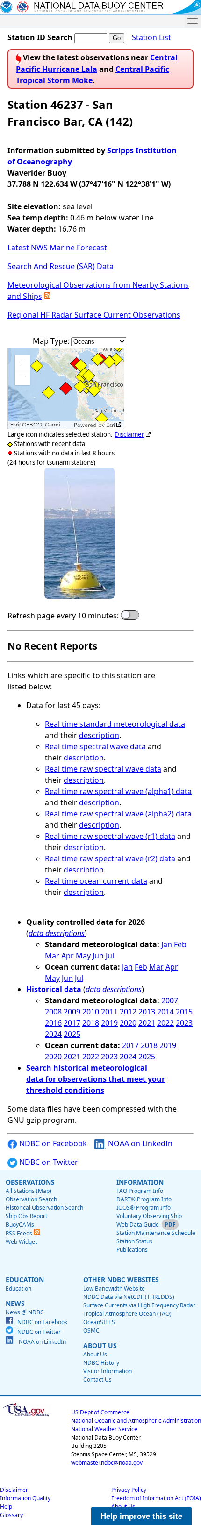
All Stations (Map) (28, 1191)
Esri (110, 425)
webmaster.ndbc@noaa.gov (107, 1463)
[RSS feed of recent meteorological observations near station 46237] (47, 296)
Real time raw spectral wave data (103, 769)
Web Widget (21, 1242)
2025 (72, 1034)
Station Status (134, 1241)
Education (18, 1288)
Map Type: (52, 341)
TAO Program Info (139, 1191)
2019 (109, 1023)
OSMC (91, 1330)
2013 (146, 1012)
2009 (72, 1012)
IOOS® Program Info (143, 1208)
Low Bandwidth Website (114, 1288)
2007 (169, 1000)
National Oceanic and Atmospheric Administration (136, 1421)
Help (6, 1507)
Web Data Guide (137, 1224)
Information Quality (25, 1498)
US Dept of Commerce (100, 1412)
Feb (180, 944)
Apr (67, 955)
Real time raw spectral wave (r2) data (110, 858)
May (83, 955)
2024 (53, 1034)
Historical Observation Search (44, 1208)
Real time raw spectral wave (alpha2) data (118, 814)
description (99, 735)
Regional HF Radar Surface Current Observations (93, 315)
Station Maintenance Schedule (155, 1233)
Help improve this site (141, 1515)
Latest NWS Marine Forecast (57, 247)
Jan (166, 944)
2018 (90, 1023)
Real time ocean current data (96, 881)
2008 (53, 1012)
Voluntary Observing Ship (149, 1216)
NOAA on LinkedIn (139, 1143)
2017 (72, 1023)
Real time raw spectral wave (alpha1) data (118, 791)
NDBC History (101, 1363)
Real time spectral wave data (95, 746)
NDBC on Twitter (47, 1162)
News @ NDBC (25, 1312)
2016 (53, 1023)
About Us (95, 1354)
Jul (110, 955)
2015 (184, 1012)
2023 (184, 1023)
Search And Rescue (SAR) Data (60, 266)
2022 (165, 1023)
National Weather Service (104, 1429)
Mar (52, 955)
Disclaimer (129, 434)
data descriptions (57, 933)
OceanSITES (99, 1322)
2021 (146, 1023)
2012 (128, 1012)
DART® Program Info (144, 1199)
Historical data (53, 989)
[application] (66, 388)
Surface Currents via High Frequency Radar (139, 1305)
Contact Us (97, 1379)
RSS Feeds (20, 1233)
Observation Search (31, 1199)
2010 (90, 1012)
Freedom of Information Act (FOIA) (156, 1498)
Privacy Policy (128, 1490)
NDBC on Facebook (52, 1143)
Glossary (11, 1515)
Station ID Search (39, 37)
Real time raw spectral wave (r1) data (110, 836)
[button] (22, 362)
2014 (165, 1012)
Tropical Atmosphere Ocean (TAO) (127, 1314)
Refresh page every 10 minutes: (63, 615)
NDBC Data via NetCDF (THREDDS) (128, 1297)
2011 (109, 1012)
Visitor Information (107, 1371)
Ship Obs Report (26, 1216)
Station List (151, 37)
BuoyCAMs (20, 1224)
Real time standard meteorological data (115, 724)
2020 (128, 1023)
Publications (132, 1250)
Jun (98, 955)
